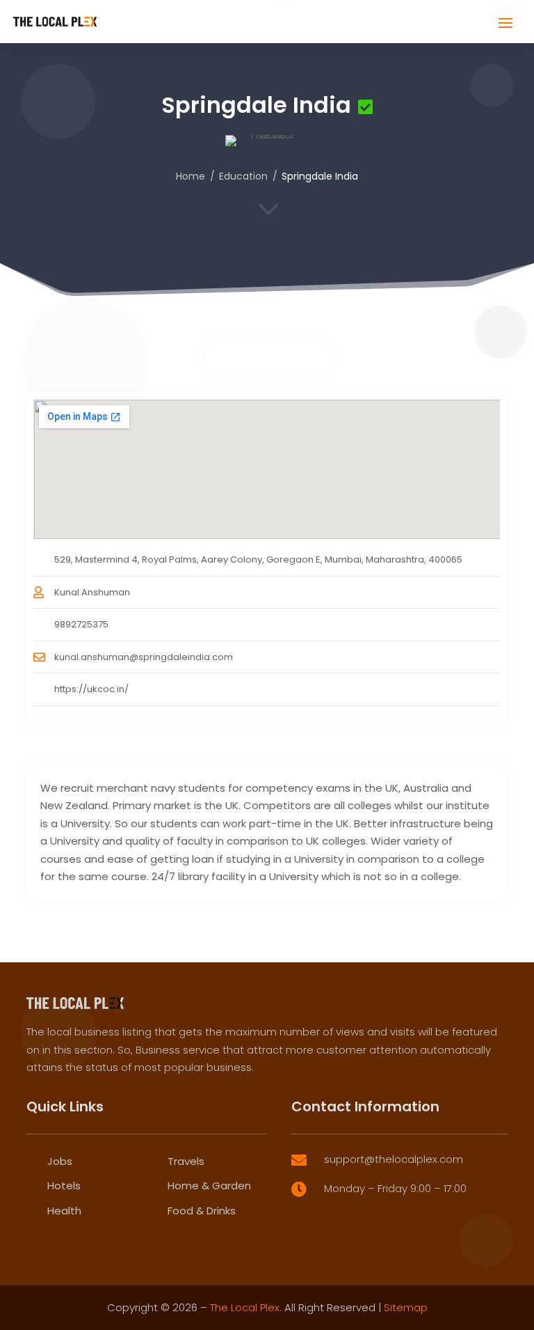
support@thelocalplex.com (393, 1159)
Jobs (59, 1161)
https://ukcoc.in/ (91, 689)
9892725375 (81, 624)
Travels (186, 1161)
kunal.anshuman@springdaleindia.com (143, 657)
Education (243, 176)
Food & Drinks (202, 1210)
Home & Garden (209, 1185)
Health (64, 1210)
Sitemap (406, 1307)
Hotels (64, 1185)
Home (190, 176)
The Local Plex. (246, 1307)
